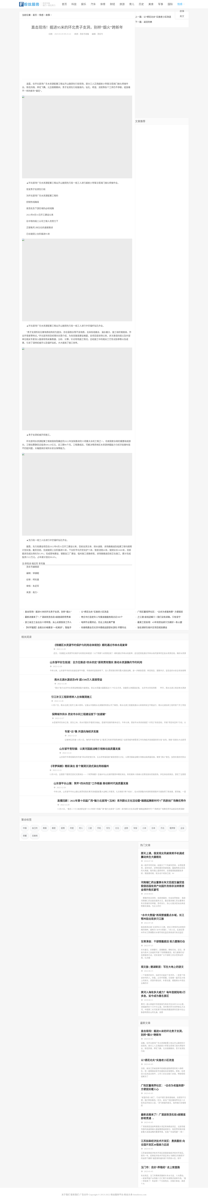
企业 (182, 828)
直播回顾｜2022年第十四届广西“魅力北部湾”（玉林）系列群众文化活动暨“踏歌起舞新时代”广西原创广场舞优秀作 (121, 800)
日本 (153, 828)
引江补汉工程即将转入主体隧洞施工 (71, 697)
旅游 (122, 4)
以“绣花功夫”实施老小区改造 (157, 17)
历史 (141, 4)
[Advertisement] (77, 56)
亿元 (117, 828)
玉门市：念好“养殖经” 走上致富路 (160, 1167)
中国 (25, 828)
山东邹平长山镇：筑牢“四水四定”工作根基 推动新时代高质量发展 (91, 783)
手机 (99, 828)
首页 (64, 4)
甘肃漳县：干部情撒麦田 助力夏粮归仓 (163, 941)
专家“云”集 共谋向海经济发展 (81, 731)
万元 (162, 828)
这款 (126, 828)
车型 (135, 828)
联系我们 (75, 1194)
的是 (72, 828)
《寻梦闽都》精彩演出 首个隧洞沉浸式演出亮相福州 (79, 766)
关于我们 (66, 1194)
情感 (179, 4)
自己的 (34, 828)
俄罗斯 (172, 828)
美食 (151, 4)
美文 (182, 16)
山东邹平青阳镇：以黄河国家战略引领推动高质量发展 (89, 748)
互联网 (34, 836)
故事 (182, 11)
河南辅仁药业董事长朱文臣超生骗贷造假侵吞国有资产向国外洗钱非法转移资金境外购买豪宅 (162, 886)
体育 (102, 4)
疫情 (63, 828)
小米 (144, 828)
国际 (170, 4)
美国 (45, 828)
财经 (112, 4)
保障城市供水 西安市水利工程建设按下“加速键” (79, 714)
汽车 (93, 4)
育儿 (131, 4)
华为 (108, 828)
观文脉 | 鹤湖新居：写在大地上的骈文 (162, 967)
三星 (90, 828)
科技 (74, 4)
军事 (160, 4)
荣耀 (25, 836)
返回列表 (148, 22)
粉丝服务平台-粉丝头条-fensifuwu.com (128, 1194)
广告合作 (84, 1194)
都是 (54, 828)
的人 (81, 828)
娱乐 (83, 4)
